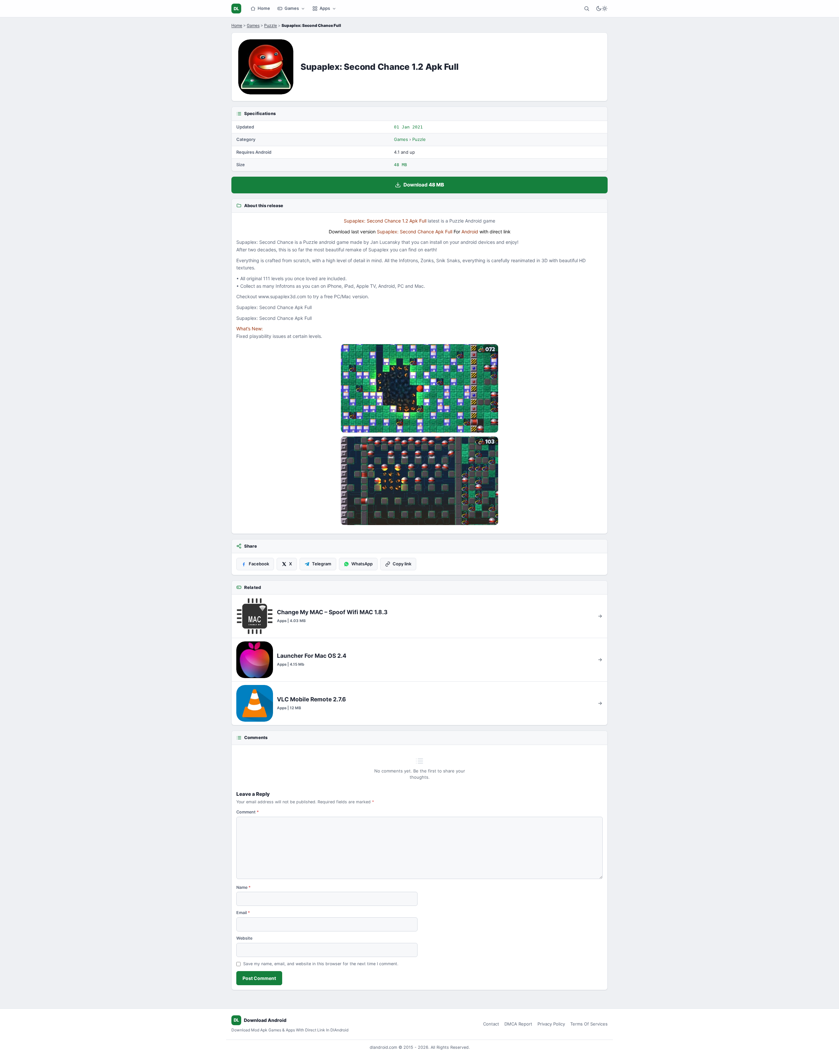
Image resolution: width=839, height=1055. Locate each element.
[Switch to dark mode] (602, 8)
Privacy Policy (551, 1023)
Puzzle (270, 25)
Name (243, 887)
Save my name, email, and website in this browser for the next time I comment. (320, 963)
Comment (247, 812)
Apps (325, 8)
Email (243, 912)
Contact (491, 1023)
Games (291, 8)
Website (244, 938)
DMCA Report (518, 1023)
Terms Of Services (589, 1023)
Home (264, 8)
